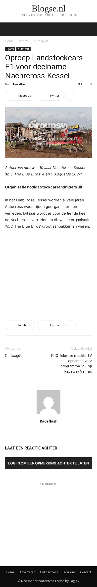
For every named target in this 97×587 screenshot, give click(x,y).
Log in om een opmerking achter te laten (48, 463)
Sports (23, 41)
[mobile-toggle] (8, 29)
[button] (90, 29)
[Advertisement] (48, 267)
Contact (85, 572)
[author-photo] (48, 414)
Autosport (41, 41)
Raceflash (20, 84)
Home (9, 41)
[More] (70, 96)
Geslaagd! (13, 355)
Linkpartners (49, 572)
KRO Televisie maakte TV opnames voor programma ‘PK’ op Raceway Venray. (71, 363)
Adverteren (27, 572)
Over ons (68, 572)
